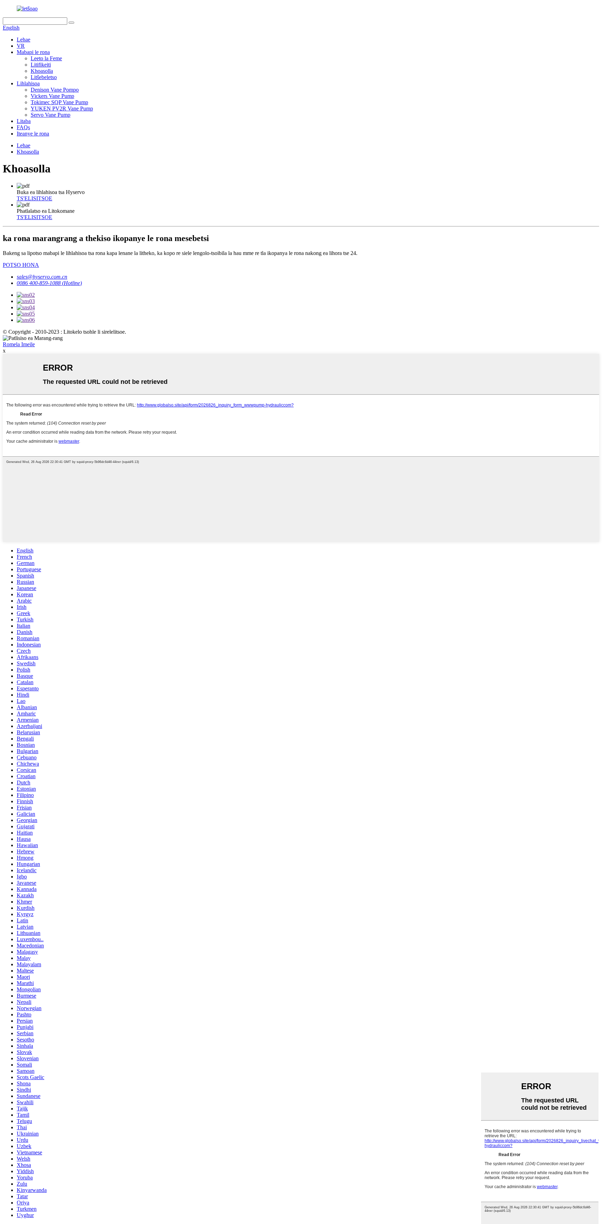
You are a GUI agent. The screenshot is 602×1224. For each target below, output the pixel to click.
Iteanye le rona (33, 134)
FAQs (23, 127)
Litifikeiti (41, 65)
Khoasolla (42, 71)
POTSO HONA (21, 265)
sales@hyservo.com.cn (42, 277)
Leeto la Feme (46, 58)
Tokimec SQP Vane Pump (59, 102)
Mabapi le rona (33, 52)
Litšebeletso (44, 77)
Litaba (24, 121)
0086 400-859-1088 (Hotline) (49, 283)
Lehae (23, 39)
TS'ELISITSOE (34, 198)
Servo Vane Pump (50, 115)
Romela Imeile (19, 344)
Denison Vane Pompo (55, 90)
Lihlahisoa (28, 83)
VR (21, 46)
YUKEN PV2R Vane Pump (62, 108)
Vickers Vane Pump (52, 96)
